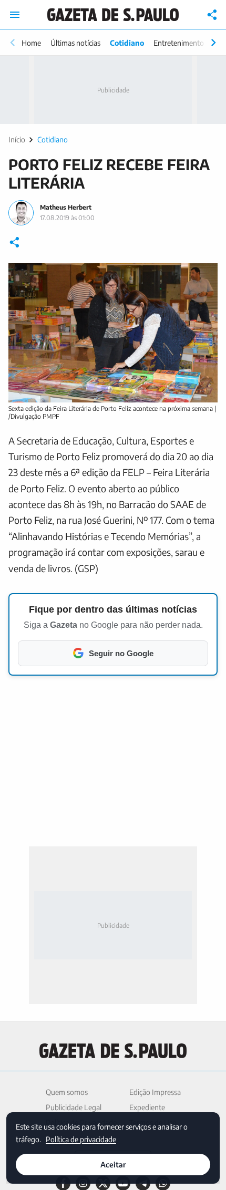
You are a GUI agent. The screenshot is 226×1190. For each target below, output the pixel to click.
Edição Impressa (155, 1092)
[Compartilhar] (212, 15)
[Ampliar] (204, 277)
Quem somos (67, 1092)
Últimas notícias (75, 42)
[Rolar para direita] (213, 42)
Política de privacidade (81, 1138)
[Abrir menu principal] (14, 14)
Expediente (147, 1107)
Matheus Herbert (65, 207)
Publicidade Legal (73, 1107)
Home (31, 42)
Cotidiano (127, 42)
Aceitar (113, 1164)
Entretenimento (178, 42)
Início (16, 139)
